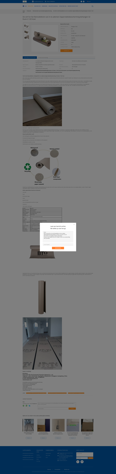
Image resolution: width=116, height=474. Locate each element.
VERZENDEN (58, 248)
